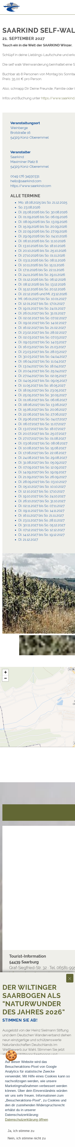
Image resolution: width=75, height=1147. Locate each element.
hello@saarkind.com (25, 181)
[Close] (69, 978)
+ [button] (5, 672)
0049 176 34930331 (24, 176)
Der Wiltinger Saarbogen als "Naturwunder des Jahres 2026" (33, 999)
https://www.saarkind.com (30, 186)
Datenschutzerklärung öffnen (26, 1120)
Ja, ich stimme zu (21, 1131)
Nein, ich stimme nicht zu (27, 1138)
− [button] (5, 678)
